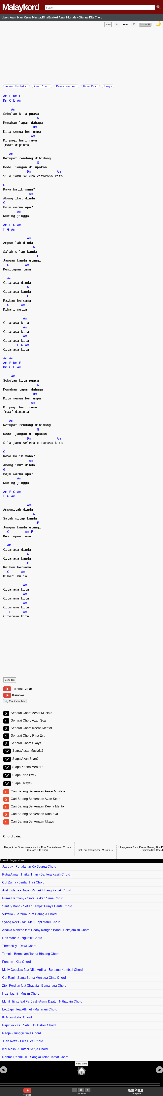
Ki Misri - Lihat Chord (17, 1017)
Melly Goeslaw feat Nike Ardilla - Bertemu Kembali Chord (42, 969)
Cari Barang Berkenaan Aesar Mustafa (38, 791)
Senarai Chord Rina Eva (28, 735)
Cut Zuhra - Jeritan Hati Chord (23, 882)
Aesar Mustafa (16, 86)
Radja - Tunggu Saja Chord (21, 1033)
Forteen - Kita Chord (16, 961)
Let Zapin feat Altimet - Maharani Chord (29, 1009)
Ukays (108, 86)
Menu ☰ (145, 24)
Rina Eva (90, 86)
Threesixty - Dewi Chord (19, 946)
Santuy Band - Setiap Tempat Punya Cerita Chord (37, 906)
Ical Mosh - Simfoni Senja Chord (25, 1049)
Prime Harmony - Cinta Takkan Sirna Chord (32, 898)
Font (125, 24)
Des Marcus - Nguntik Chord (22, 938)
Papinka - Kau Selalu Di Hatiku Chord (29, 1025)
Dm (15, 96)
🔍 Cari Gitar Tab (15, 701)
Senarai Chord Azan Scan (29, 720)
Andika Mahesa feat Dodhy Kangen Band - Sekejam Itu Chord (45, 930)
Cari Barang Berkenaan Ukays (32, 821)
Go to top (10, 680)
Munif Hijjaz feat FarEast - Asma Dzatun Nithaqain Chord (42, 1001)
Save (108, 24)
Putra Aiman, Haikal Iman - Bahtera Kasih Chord (36, 874)
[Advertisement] (83, 55)
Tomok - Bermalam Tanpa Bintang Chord (30, 954)
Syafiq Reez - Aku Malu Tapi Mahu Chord (31, 922)
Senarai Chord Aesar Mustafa (31, 713)
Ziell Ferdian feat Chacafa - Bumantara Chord (34, 985)
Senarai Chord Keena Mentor (31, 728)
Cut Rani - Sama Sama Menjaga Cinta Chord (34, 977)
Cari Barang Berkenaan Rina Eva (34, 814)
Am (5, 96)
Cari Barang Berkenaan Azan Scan (35, 799)
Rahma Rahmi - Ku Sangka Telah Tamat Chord (35, 1057)
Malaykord (20, 7)
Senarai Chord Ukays (26, 743)
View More (81, 1063)
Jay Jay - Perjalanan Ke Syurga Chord (29, 866)
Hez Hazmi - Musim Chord (20, 993)
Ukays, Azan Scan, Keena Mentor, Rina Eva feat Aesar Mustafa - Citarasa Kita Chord (51, 17)
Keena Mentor (66, 86)
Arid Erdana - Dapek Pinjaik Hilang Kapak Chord (36, 890)
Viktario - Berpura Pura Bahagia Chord (29, 914)
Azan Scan (42, 86)
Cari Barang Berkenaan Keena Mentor (38, 806)
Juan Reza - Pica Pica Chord (22, 1041)
